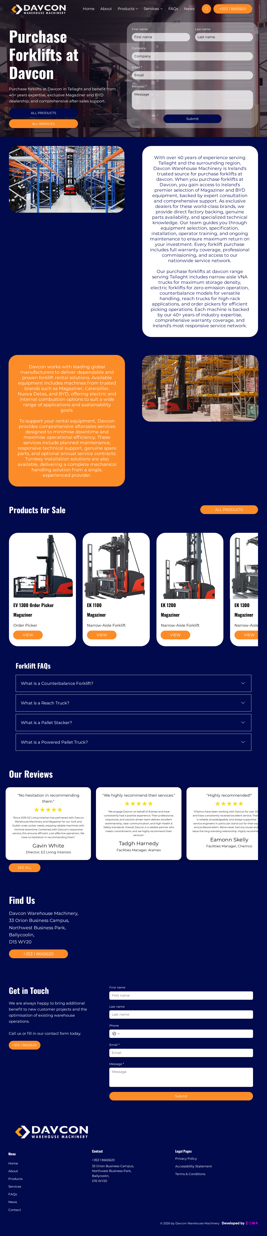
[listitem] (42, 589)
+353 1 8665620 (103, 1146)
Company (139, 48)
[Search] (206, 9)
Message (139, 86)
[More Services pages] (161, 9)
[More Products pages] (137, 9)
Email (137, 67)
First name (140, 29)
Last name (202, 29)
